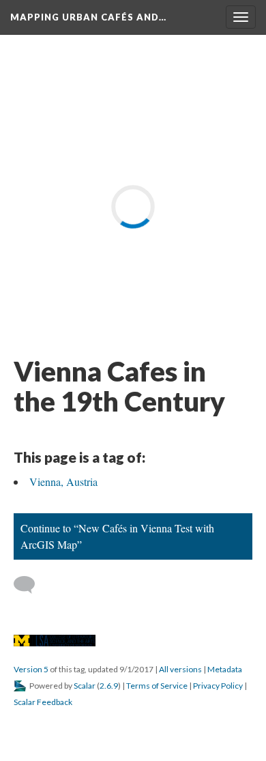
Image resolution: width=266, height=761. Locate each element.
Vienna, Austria (63, 481)
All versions (180, 669)
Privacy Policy (218, 685)
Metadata (224, 669)
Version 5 (31, 669)
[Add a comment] (30, 585)
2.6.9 (109, 685)
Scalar (84, 685)
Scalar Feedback (43, 702)
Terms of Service (157, 685)
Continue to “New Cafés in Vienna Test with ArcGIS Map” (117, 536)
